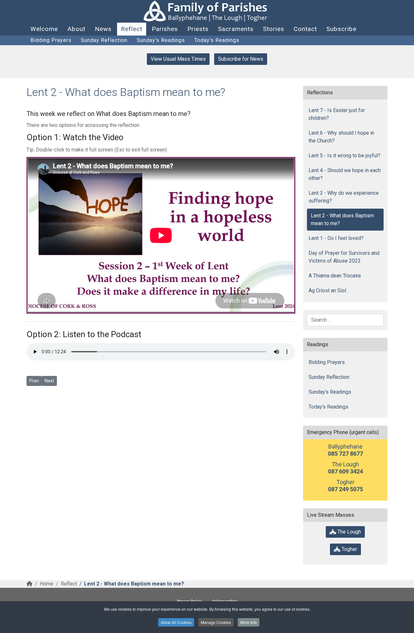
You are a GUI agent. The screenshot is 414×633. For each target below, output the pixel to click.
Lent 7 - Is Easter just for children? (337, 114)
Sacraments (236, 29)
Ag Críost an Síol (327, 290)
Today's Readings (216, 40)
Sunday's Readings (161, 40)
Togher (348, 549)
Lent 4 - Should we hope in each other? (345, 174)
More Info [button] (248, 622)
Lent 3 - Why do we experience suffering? (344, 197)
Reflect (131, 29)
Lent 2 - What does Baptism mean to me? (342, 219)
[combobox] (345, 320)
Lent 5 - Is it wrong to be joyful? (344, 155)
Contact (305, 29)
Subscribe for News (240, 59)
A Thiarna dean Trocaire (335, 276)
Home (46, 584)
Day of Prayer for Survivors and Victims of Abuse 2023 (344, 257)
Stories (273, 29)
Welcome (44, 29)
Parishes (165, 29)
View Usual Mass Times (178, 59)
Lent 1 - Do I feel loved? (336, 238)
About (76, 29)
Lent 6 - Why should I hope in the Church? (341, 137)
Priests (198, 29)
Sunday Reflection (104, 40)
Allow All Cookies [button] (176, 622)
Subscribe (341, 29)
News (103, 29)
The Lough (348, 532)
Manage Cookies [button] (216, 622)
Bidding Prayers (50, 40)
